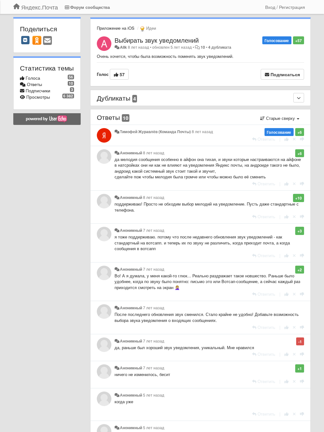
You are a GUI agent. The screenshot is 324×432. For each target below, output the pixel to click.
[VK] (25, 40)
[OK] (36, 40)
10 (203, 47)
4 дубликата (219, 47)
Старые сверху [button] (280, 118)
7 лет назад (153, 230)
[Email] (47, 40)
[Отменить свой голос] (294, 139)
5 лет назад (153, 395)
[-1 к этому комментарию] (302, 139)
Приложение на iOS (115, 28)
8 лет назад (202, 131)
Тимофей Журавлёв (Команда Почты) (155, 131)
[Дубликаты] (298, 97)
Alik (123, 47)
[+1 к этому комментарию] (286, 139)
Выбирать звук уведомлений (157, 40)
